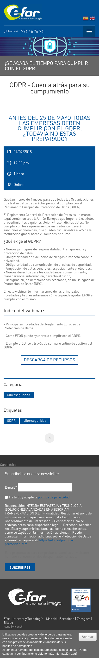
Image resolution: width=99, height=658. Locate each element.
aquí (74, 653)
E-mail (11, 487)
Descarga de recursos (49, 359)
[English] (92, 19)
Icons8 (18, 626)
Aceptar (87, 637)
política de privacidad (54, 497)
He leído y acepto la (39, 497)
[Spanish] (86, 19)
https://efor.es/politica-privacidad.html (39, 542)
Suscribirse (20, 567)
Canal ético (8, 464)
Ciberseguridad (18, 394)
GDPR (11, 420)
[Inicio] (23, 12)
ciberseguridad (35, 420)
